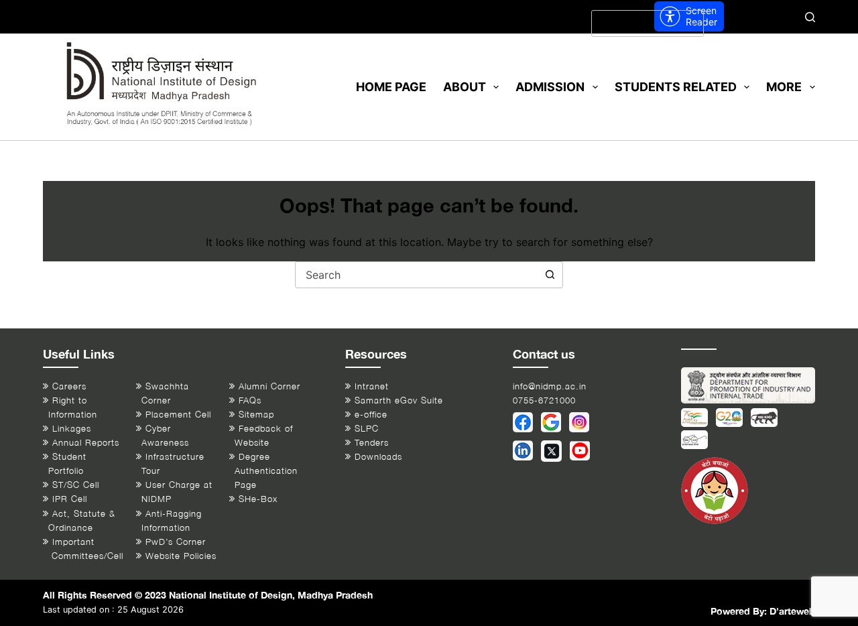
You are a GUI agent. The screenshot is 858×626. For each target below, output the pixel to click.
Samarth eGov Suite (399, 400)
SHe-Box (258, 499)
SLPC (367, 429)
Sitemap (256, 415)
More (784, 87)
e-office (371, 415)
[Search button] (549, 275)
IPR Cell (69, 499)
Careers (69, 386)
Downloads (378, 457)
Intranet (372, 386)
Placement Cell (178, 415)
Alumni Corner (269, 386)
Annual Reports (85, 443)
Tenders (372, 443)
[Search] (810, 17)
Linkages (71, 429)
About (464, 87)
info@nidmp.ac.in (550, 386)
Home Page (391, 87)
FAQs (250, 400)
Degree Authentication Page (266, 471)
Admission (550, 87)
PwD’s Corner (175, 542)
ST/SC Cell (75, 485)
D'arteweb (792, 611)
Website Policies (181, 556)
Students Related (676, 87)
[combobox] (416, 274)
